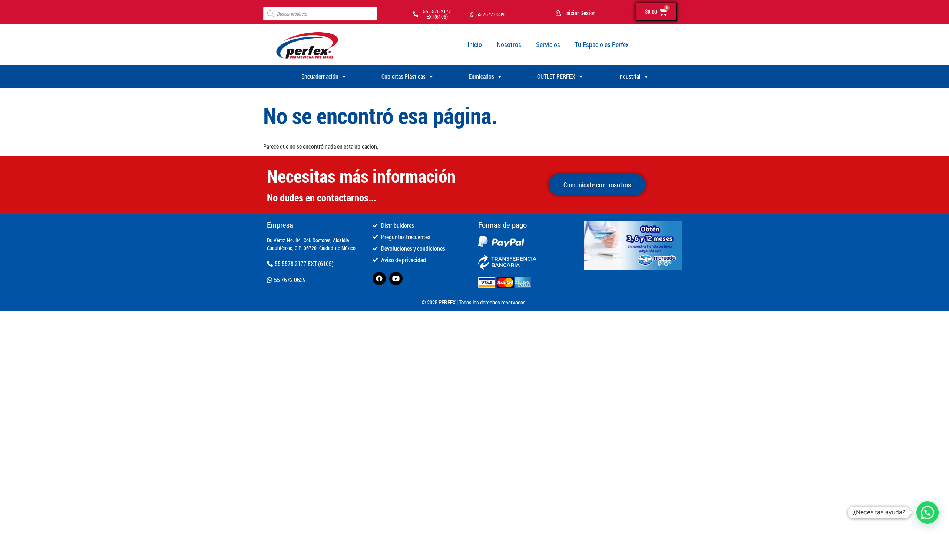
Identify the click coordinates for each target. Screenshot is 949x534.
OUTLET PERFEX (556, 76)
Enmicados (481, 76)
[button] (927, 512)
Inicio (474, 44)
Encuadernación (319, 76)
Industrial (629, 76)
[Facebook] (379, 278)
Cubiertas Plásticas (403, 76)
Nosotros (509, 44)
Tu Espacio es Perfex (602, 44)
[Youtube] (396, 278)
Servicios (548, 44)
